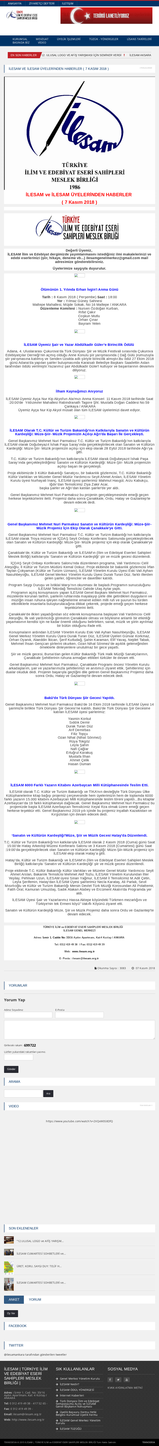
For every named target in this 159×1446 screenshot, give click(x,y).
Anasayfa (15, 3)
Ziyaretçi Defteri (41, 3)
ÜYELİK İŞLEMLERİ (68, 39)
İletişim (67, 3)
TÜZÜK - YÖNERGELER (103, 39)
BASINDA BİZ (21, 42)
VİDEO (42, 42)
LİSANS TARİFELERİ (139, 39)
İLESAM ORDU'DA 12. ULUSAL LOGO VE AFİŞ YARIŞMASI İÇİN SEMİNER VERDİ (67, 55)
